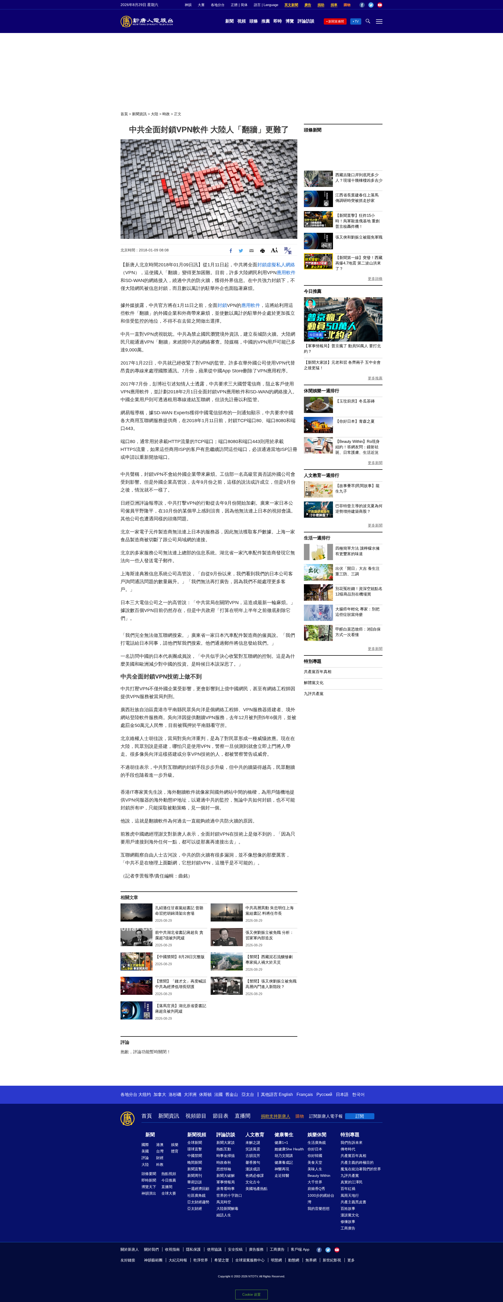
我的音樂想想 (319, 1208)
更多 (351, 1260)
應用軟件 (286, 272)
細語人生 (223, 1215)
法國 (218, 1094)
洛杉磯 (175, 1094)
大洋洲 (190, 1094)
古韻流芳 (252, 1156)
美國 (145, 1151)
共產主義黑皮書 (353, 1202)
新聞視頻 (196, 1134)
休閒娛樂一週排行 (321, 390)
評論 (145, 1158)
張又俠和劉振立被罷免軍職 (358, 237)
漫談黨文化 (350, 1215)
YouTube (379, 5)
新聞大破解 (225, 1175)
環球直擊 (194, 1149)
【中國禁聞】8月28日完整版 (180, 957)
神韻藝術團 (153, 1260)
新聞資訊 (139, 114)
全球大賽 (168, 1193)
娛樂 (174, 1145)
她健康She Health (289, 1149)
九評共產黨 (314, 693)
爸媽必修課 (254, 1175)
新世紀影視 (332, 1260)
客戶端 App (300, 1249)
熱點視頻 (168, 1174)
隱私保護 (193, 1249)
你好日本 (315, 1149)
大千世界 (315, 1182)
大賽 (201, 5)
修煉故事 (348, 1222)
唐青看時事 (225, 1189)
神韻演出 (148, 1193)
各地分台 (218, 5)
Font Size (274, 249)
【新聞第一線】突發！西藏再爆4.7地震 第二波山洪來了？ (358, 263)
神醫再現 (282, 1169)
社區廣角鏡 (196, 1195)
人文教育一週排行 (321, 475)
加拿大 (160, 1094)
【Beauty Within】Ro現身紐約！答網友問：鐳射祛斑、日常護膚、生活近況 (357, 447)
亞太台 (248, 1094)
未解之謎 (252, 1142)
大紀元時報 (178, 1260)
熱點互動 (223, 1149)
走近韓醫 (282, 1175)
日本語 (342, 1094)
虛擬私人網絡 (281, 264)
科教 (159, 1164)
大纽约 (144, 1094)
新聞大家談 (225, 1142)
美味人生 (315, 1169)
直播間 (242, 1116)
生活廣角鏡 (317, 1142)
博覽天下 (148, 1187)
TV (357, 21)
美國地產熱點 (256, 1189)
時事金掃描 (225, 1156)
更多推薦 (375, 378)
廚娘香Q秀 (316, 1189)
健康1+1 (281, 1142)
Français (305, 1094)
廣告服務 (256, 1249)
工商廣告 (348, 1228)
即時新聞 (148, 1180)
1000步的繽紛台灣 (321, 1198)
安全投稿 (235, 1249)
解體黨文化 (314, 682)
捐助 (321, 5)
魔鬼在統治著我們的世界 (361, 1169)
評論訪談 (306, 21)
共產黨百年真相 (317, 671)
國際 (145, 1145)
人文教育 (254, 1134)
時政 (166, 114)
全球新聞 (194, 1142)
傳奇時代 (348, 1149)
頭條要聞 (148, 1174)
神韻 (188, 5)
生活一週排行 (317, 538)
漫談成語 (252, 1169)
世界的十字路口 (229, 1195)
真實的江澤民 (352, 1182)
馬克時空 (223, 1202)
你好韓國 (315, 1156)
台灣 (159, 1151)
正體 (234, 5)
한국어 (358, 1094)
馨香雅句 (252, 1162)
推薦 (265, 21)
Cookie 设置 (251, 1295)
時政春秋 (223, 1162)
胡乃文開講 (284, 1156)
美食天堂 (315, 1162)
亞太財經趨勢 (198, 1202)
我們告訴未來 (352, 1142)
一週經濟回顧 (198, 1189)
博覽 (290, 21)
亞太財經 (194, 1208)
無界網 (310, 1260)
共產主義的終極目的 (357, 1162)
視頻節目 (195, 1116)
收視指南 (172, 1249)
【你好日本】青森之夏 (355, 421)
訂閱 (360, 1116)
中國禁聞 (194, 1156)
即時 (278, 21)
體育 (174, 1151)
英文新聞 (291, 5)
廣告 (307, 5)
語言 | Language (266, 5)
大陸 (154, 114)
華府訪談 (194, 1182)
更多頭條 (375, 279)
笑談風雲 (252, 1149)
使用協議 (214, 1249)
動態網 (293, 1260)
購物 (347, 5)
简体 (244, 5)
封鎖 (262, 264)
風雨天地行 (350, 1195)
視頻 (241, 21)
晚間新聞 (194, 1162)
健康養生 (284, 1134)
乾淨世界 (200, 1260)
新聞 (229, 21)
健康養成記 (284, 1162)
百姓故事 (348, 1208)
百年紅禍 (348, 1189)
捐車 (334, 5)
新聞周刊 (194, 1175)
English (286, 1094)
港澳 (159, 1145)
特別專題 (312, 661)
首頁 (124, 114)
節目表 (220, 1116)
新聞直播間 (336, 21)
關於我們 (151, 1249)
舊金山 (231, 1094)
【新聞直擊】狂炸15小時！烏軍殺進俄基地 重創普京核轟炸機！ (357, 221)
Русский (324, 1094)
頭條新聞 (312, 130)
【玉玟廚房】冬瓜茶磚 (355, 401)
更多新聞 (375, 463)
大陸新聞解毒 (227, 1208)
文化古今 (252, 1182)
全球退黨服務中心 (250, 1260)
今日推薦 (312, 291)
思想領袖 (223, 1169)
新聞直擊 (194, 1169)
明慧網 (276, 1260)
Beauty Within (319, 1175)
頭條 (253, 21)
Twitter (371, 5)
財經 (159, 1158)
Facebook (362, 5)
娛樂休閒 (317, 1134)
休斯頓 (205, 1094)
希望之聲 (221, 1260)
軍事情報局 (225, 1182)
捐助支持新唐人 (275, 1116)
